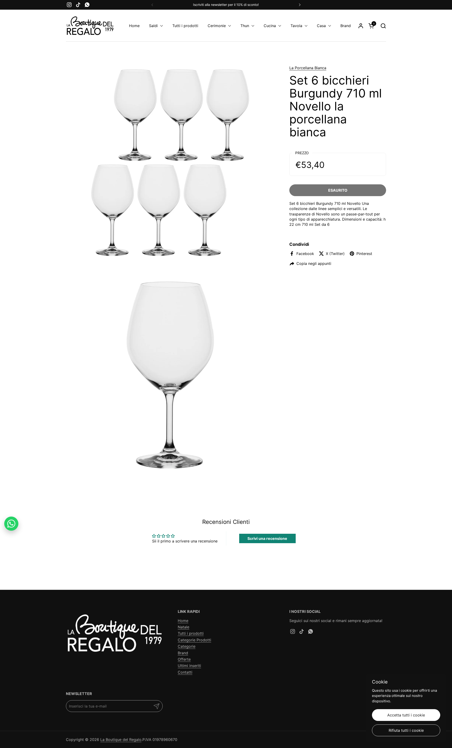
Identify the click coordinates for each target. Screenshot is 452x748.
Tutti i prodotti (191, 633)
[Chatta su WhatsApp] (11, 524)
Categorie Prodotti (194, 640)
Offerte (184, 659)
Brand (183, 653)
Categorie (186, 646)
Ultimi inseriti (189, 665)
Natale (183, 627)
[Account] (361, 26)
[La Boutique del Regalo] (90, 26)
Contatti (185, 672)
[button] (383, 26)
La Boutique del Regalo (120, 739)
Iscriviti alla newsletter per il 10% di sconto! (226, 4)
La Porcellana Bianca (307, 67)
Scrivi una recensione (267, 538)
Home (183, 620)
